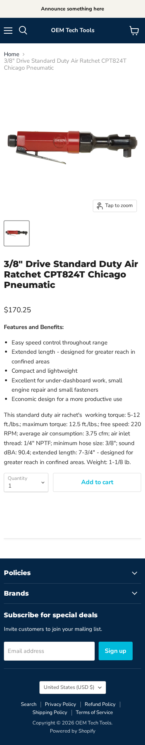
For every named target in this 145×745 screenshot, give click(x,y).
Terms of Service (94, 712)
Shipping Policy (49, 712)
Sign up (115, 651)
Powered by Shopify (73, 731)
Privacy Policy (60, 704)
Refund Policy (100, 704)
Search (28, 704)
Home (11, 54)
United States (69, 687)
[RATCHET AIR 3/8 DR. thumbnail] (16, 233)
